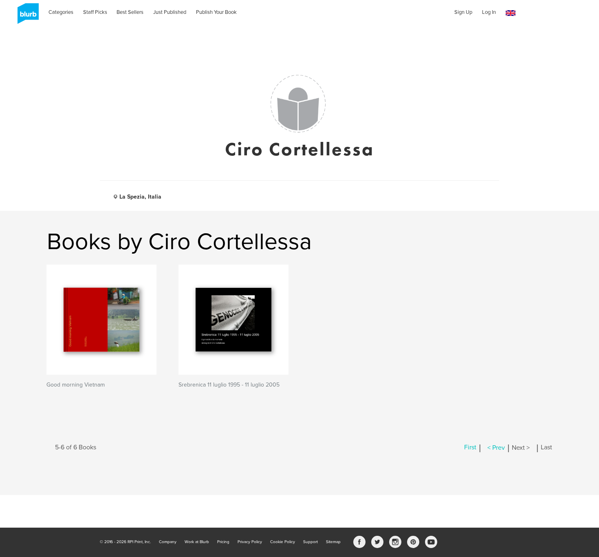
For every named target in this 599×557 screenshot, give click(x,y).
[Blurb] (25, 16)
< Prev (496, 448)
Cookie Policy (282, 541)
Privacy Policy (250, 541)
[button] (510, 13)
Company (167, 541)
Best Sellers (130, 12)
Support (310, 541)
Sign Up (463, 12)
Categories (60, 12)
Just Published (169, 12)
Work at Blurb (197, 541)
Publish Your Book (216, 12)
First (470, 448)
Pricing (223, 541)
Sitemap (333, 541)
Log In (489, 12)
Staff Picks (95, 12)
